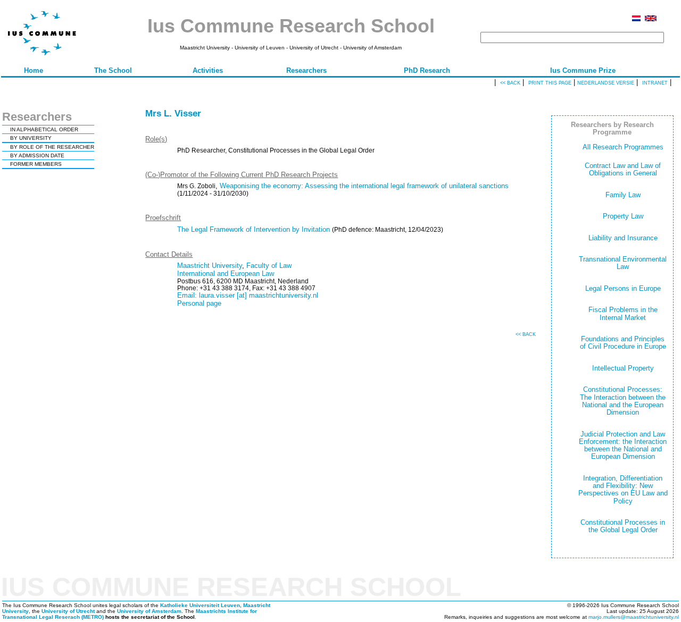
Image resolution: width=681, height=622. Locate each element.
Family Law (623, 195)
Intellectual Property (623, 368)
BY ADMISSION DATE (37, 155)
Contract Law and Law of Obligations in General (623, 169)
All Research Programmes (623, 147)
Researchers (306, 70)
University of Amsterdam (149, 611)
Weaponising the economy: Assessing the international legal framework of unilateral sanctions (364, 186)
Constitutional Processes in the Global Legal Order (622, 526)
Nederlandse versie (605, 83)
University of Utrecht (68, 611)
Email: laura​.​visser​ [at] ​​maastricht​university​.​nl (247, 295)
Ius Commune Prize (583, 70)
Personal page (199, 303)
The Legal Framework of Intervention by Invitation (253, 229)
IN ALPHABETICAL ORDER (44, 129)
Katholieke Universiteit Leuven (200, 605)
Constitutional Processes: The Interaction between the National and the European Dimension (623, 400)
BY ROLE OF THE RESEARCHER (52, 147)
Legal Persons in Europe (623, 288)
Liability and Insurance (623, 238)
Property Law (623, 216)
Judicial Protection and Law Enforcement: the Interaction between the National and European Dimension (623, 445)
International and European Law (225, 274)
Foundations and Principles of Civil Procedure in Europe (623, 342)
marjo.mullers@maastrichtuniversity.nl (633, 617)
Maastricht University (209, 266)
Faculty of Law (269, 266)
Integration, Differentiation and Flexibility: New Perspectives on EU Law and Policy (623, 489)
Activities (208, 70)
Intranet (655, 83)
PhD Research (427, 70)
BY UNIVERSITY (31, 138)
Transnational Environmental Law (623, 263)
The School (113, 70)
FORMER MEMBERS (36, 164)
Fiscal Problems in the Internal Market (623, 313)
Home (33, 70)
